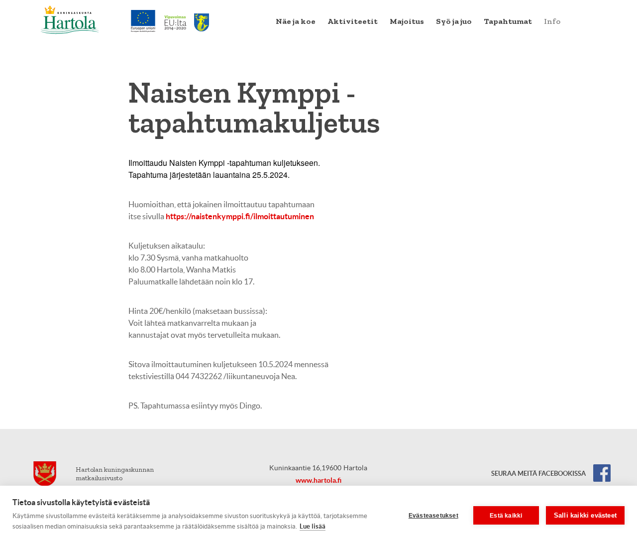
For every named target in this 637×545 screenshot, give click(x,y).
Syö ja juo (454, 21)
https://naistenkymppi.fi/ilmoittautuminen (240, 216)
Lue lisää (312, 526)
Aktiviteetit (352, 21)
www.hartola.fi (318, 480)
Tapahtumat (508, 21)
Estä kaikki (506, 515)
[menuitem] (295, 21)
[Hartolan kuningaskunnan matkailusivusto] (69, 20)
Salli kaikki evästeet (585, 515)
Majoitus (407, 21)
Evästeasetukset (433, 515)
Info (552, 21)
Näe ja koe (296, 21)
